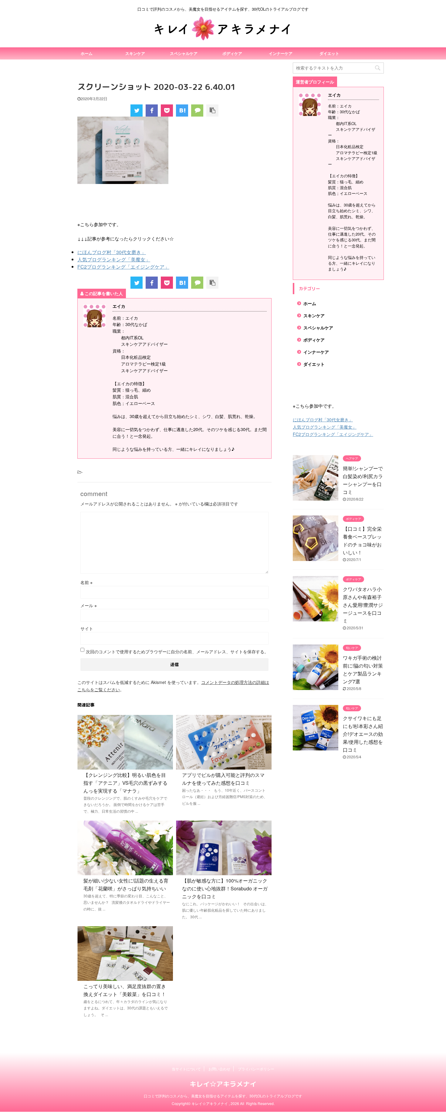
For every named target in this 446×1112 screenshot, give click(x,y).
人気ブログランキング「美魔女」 (113, 259)
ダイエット (329, 53)
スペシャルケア (184, 53)
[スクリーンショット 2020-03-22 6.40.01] (182, 110)
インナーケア (280, 53)
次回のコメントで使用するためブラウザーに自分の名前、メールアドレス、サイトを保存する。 (177, 651)
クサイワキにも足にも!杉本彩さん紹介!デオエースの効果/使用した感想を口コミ (363, 734)
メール (88, 605)
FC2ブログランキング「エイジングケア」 (123, 266)
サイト (86, 628)
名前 (86, 582)
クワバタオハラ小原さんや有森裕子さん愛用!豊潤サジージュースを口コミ (363, 605)
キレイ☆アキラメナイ (223, 1084)
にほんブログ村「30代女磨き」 (111, 252)
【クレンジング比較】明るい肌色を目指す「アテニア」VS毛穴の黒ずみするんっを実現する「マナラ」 (125, 782)
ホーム (87, 53)
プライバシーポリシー (256, 1068)
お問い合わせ (219, 1068)
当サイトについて (186, 1068)
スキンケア (135, 53)
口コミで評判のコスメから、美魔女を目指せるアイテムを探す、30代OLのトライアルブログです (223, 1095)
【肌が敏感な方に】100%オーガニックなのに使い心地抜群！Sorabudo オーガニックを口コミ (225, 888)
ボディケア (232, 53)
